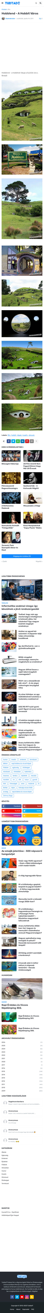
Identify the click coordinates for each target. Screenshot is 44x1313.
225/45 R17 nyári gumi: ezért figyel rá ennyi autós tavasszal (30, 709)
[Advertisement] (22, 47)
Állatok (4, 1152)
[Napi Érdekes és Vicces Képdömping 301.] (9, 1017)
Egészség (5, 1155)
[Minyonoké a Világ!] (33, 498)
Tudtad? (30, 1306)
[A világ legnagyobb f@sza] (9, 875)
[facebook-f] (12, 1297)
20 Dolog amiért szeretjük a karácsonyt (30, 954)
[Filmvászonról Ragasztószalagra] (11, 478)
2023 (22, 1052)
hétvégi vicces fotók (25, 788)
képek (19, 435)
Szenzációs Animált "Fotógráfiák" (10, 526)
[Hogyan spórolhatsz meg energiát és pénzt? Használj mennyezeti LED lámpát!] (9, 942)
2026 (22, 1042)
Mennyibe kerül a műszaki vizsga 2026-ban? (30, 900)
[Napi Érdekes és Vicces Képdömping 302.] (22, 988)
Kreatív (4, 1174)
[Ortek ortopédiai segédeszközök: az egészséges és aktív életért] (9, 734)
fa (38, 784)
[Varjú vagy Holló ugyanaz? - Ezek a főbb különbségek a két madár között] (9, 863)
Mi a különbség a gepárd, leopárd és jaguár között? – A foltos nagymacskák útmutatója (29, 887)
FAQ (32, 1309)
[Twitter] (13, 441)
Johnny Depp (7, 796)
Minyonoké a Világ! (31, 506)
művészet (6, 771)
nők (19, 780)
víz (14, 780)
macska (33, 775)
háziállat (6, 780)
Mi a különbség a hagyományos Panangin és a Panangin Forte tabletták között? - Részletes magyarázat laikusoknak (30, 915)
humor (5, 759)
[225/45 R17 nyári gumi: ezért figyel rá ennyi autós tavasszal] (9, 709)
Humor (4, 1171)
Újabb (5, 561)
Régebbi (38, 561)
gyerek (34, 780)
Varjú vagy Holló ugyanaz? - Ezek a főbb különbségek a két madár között (30, 863)
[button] (2, 3)
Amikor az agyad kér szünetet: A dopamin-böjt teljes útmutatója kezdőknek (30, 634)
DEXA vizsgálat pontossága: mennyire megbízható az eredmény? (30, 659)
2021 (22, 1058)
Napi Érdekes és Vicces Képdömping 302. (15, 1006)
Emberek (5, 1158)
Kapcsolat (25, 1309)
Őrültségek (5, 1180)
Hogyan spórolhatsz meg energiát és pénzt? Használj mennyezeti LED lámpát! (29, 941)
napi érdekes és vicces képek (22, 792)
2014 (22, 1075)
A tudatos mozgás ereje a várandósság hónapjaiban (30, 721)
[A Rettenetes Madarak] (11, 498)
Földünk (5, 767)
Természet (5, 1183)
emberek (23, 759)
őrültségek (26, 767)
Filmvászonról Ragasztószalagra (10, 487)
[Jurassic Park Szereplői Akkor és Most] (11, 537)
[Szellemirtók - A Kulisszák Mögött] (33, 478)
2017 (22, 1065)
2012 (22, 1081)
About (18, 1309)
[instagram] (27, 1297)
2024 (22, 1049)
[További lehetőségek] (36, 441)
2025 (22, 1045)
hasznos (6, 775)
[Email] (32, 441)
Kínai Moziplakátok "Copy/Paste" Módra (32, 526)
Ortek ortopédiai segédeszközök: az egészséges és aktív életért (27, 733)
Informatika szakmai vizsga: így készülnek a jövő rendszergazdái (20, 607)
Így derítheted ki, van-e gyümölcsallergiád (29, 647)
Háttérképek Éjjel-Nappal (10, 1215)
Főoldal (4, 9)
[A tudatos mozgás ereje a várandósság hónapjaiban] (9, 721)
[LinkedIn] (23, 441)
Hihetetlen (5, 1168)
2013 (22, 1078)
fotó (4, 784)
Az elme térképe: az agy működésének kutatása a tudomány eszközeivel (29, 696)
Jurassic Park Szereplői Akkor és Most (10, 547)
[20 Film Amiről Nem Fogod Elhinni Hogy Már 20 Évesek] (33, 456)
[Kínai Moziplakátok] (33, 518)
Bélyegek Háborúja (10, 464)
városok (31, 435)
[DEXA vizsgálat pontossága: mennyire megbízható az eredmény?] (9, 659)
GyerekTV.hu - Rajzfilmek (10, 1212)
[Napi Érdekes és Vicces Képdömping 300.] (9, 1029)
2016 (22, 1068)
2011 (22, 1084)
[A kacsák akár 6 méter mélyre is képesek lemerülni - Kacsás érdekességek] (9, 966)
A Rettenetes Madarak (8, 507)
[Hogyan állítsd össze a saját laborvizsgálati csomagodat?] (9, 672)
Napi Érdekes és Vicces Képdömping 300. (28, 1029)
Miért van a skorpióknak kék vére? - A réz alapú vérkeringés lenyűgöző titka (29, 684)
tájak (13, 788)
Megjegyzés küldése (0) (22, 556)
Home (12, 1309)
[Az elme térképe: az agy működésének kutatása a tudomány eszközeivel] (9, 697)
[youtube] (22, 1297)
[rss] (32, 1297)
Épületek (4, 1162)
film (9, 9)
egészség (15, 767)
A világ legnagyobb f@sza (29, 876)
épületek (24, 775)
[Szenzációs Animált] (11, 518)
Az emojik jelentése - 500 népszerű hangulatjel (22, 852)
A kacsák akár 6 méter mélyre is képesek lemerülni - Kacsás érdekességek (28, 966)
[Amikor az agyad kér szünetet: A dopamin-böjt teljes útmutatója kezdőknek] (9, 635)
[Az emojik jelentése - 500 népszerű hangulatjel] (22, 835)
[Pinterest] (27, 441)
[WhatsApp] (18, 441)
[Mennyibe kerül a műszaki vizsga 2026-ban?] (9, 900)
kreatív (25, 435)
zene (22, 784)
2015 (22, 1071)
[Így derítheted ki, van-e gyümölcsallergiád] (9, 647)
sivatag (5, 792)
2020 (22, 1062)
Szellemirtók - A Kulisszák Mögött (31, 487)
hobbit (13, 435)
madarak (31, 784)
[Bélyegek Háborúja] (11, 456)
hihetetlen (17, 771)
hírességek (13, 784)
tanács (15, 775)
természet (33, 759)
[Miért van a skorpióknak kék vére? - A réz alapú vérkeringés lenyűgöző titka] (9, 684)
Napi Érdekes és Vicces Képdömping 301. (28, 1017)
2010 (22, 1087)
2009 (22, 1091)
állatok (5, 763)
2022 (22, 1055)
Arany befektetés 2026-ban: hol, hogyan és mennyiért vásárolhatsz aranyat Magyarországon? (30, 746)
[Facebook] (9, 441)
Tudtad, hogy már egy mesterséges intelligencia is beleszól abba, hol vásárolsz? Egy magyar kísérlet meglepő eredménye (30, 620)
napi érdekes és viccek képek (21, 763)
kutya (27, 780)
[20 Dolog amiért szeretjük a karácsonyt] (9, 954)
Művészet (5, 1177)
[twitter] (17, 1297)
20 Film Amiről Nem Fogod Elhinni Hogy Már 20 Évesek (32, 466)
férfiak (5, 788)
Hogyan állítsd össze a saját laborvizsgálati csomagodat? (28, 672)
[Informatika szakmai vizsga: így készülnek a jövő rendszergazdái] (22, 589)
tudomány (28, 771)
